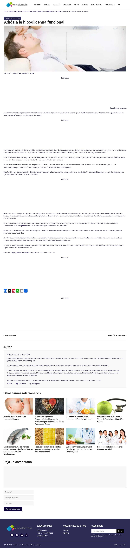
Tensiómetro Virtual (53, 11)
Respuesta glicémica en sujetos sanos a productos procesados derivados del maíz (48, 449)
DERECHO (47, 4)
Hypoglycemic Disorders (20, 253)
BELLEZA (85, 4)
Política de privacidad (120, 545)
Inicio (6, 11)
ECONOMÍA (56, 4)
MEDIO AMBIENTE (96, 4)
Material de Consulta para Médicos (30, 11)
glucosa (24, 226)
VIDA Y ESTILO (110, 4)
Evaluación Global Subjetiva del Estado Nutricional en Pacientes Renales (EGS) (79, 449)
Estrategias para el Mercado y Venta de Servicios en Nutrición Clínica (110, 419)
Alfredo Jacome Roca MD (22, 73)
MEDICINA (37, 4)
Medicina (13, 11)
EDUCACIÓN (67, 4)
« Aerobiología (10, 335)
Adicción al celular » (117, 335)
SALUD (76, 4)
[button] (119, 5)
